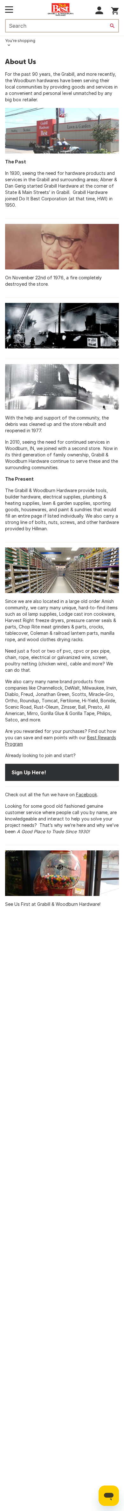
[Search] (112, 26)
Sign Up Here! (28, 772)
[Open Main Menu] (9, 9)
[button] (99, 10)
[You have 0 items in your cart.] (115, 10)
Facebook (86, 794)
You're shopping (20, 40)
